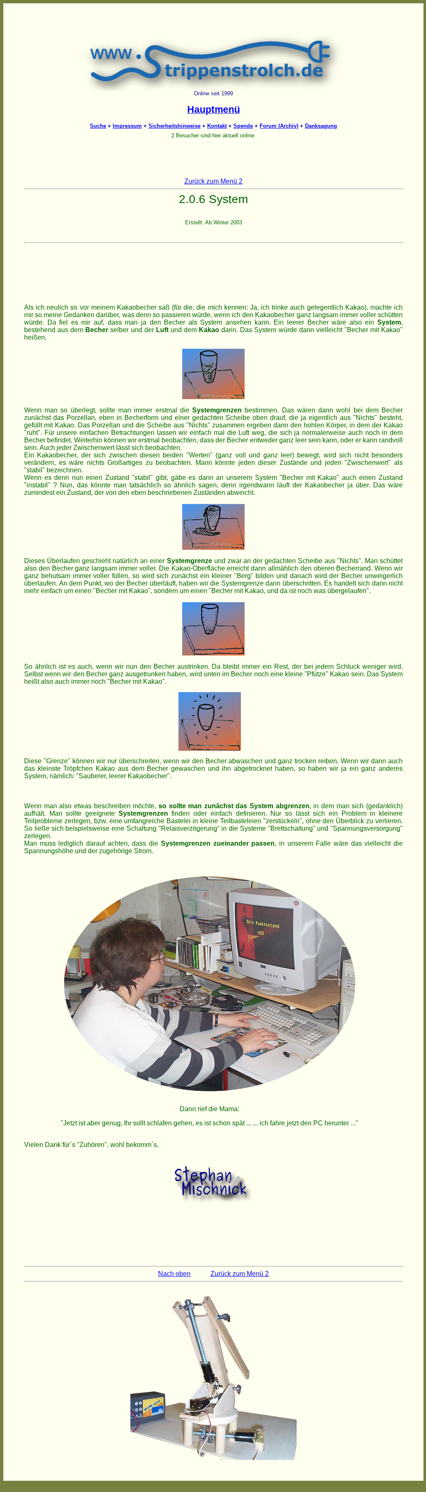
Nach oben (174, 1273)
